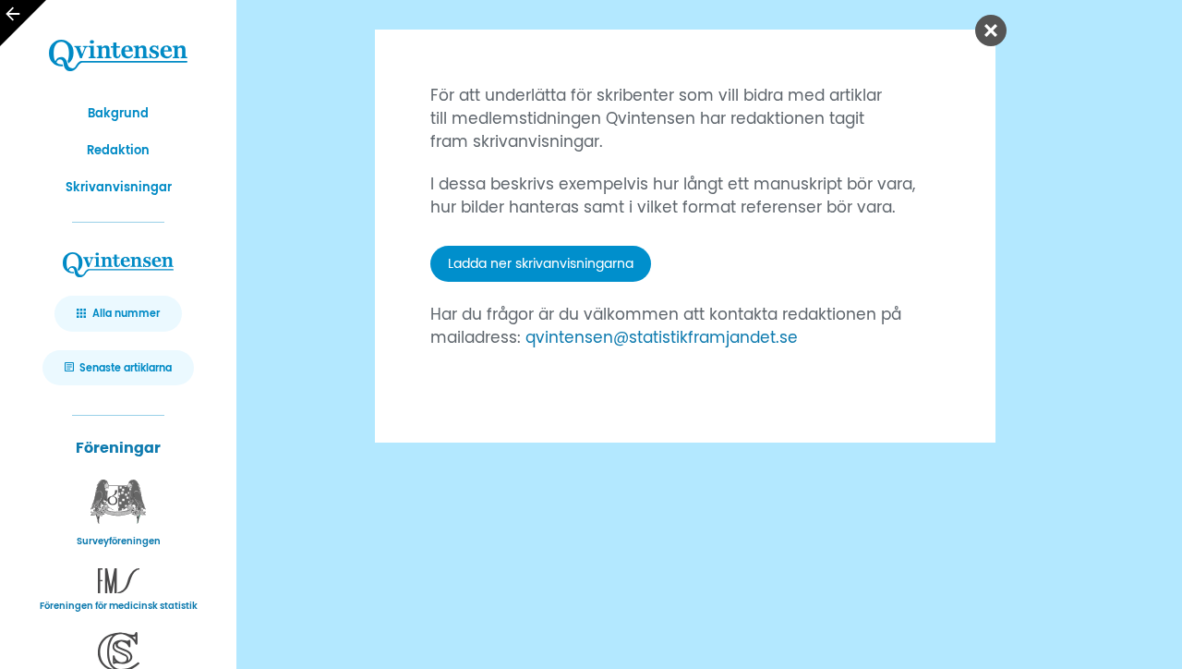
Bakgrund (118, 114)
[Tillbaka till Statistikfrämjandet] (23, 23)
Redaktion (118, 151)
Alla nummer (126, 314)
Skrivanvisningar (119, 188)
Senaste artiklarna (125, 368)
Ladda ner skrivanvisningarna (540, 264)
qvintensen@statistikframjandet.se (661, 338)
